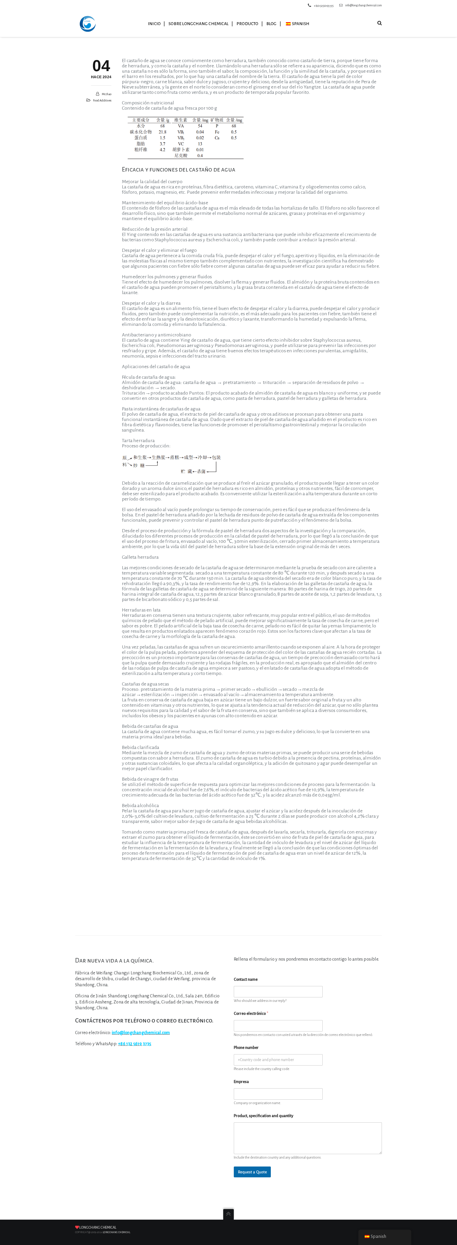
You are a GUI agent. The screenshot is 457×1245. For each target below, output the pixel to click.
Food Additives (102, 100)
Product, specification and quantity (263, 1116)
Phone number (246, 1047)
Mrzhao (106, 94)
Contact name (246, 979)
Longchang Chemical (97, 1227)
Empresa (241, 1082)
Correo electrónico (251, 1013)
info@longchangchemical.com (363, 5)
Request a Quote (252, 1172)
